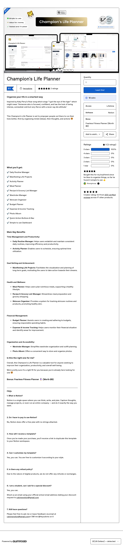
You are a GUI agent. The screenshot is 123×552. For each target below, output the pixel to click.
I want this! (100, 90)
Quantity (87, 77)
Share (111, 134)
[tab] (50, 70)
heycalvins (27, 88)
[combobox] (93, 134)
